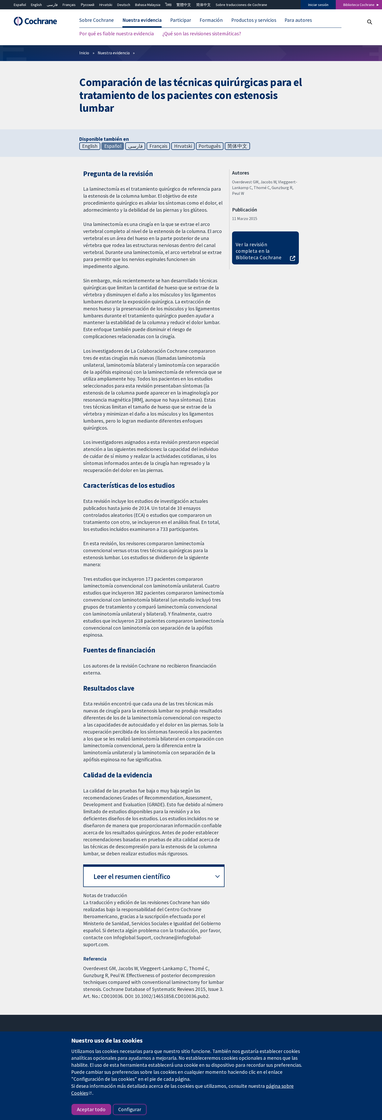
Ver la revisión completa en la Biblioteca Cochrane (258, 251)
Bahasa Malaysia (147, 4)
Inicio (84, 52)
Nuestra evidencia (114, 52)
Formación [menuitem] (211, 20)
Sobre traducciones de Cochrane (241, 4)
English (36, 4)
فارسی (52, 4)
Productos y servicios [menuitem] (253, 20)
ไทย (168, 4)
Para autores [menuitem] (298, 20)
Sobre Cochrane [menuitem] (96, 20)
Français (69, 4)
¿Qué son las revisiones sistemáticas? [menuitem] (201, 34)
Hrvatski (105, 4)
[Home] (38, 21)
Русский (87, 4)
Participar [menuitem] (180, 20)
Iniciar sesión (318, 4)
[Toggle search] (369, 21)
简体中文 (203, 4)
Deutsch (123, 4)
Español (20, 4)
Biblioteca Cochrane (358, 4)
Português (210, 146)
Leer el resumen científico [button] (132, 876)
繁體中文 (183, 4)
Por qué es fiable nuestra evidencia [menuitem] (116, 34)
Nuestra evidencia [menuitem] (142, 20)
